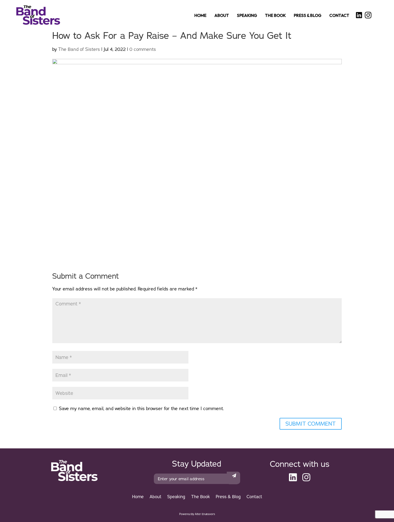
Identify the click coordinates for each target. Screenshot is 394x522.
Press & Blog (307, 16)
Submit (233, 476)
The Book (275, 16)
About (221, 16)
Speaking (247, 16)
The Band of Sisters (79, 49)
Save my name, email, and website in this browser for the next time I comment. (141, 408)
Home (200, 16)
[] (359, 15)
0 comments (142, 49)
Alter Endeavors (205, 514)
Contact (339, 16)
